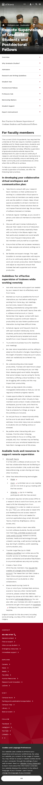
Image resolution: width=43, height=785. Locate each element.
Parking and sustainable (16, 701)
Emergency (10, 649)
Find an (7, 642)
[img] (8, 4)
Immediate (9, 652)
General (8, 638)
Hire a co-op (9, 645)
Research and (11, 682)
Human (9, 678)
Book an (7, 712)
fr (25, 4)
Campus (7, 698)
